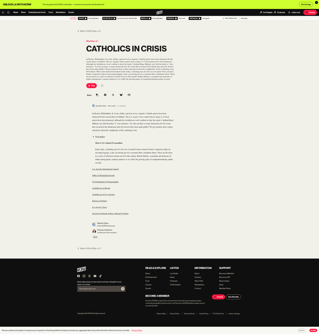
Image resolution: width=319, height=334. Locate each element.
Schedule (244, 18)
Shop (221, 285)
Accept (313, 330)
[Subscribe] (122, 289)
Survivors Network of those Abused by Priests (110, 213)
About (197, 273)
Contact (198, 288)
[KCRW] (81, 271)
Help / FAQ (199, 281)
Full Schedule (175, 285)
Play (93, 86)
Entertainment (151, 277)
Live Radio (174, 273)
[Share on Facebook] (105, 95)
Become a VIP (224, 277)
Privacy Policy (173, 314)
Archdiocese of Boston (101, 188)
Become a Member (226, 273)
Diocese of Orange (99, 200)
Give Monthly (233, 297)
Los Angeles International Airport (105, 169)
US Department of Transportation (105, 181)
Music (15, 12)
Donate (312, 12)
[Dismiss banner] (316, 2)
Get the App (306, 4)
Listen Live (296, 12)
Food (51, 12)
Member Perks (225, 288)
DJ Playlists (268, 12)
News (23, 12)
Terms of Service (188, 314)
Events (71, 12)
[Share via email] (129, 95)
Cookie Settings (234, 314)
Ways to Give (224, 281)
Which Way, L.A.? (92, 41)
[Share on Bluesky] (121, 95)
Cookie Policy (202, 314)
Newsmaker (100, 136)
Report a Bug (161, 314)
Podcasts (281, 12)
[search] (9, 12)
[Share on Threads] (113, 95)
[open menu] (3, 12)
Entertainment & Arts (37, 12)
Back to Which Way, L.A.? (90, 31)
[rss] (102, 86)
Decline (301, 330)
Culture (148, 285)
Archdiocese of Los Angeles (103, 194)
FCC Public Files (217, 314)
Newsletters (60, 12)
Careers (198, 277)
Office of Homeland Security (103, 175)
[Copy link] (97, 95)
